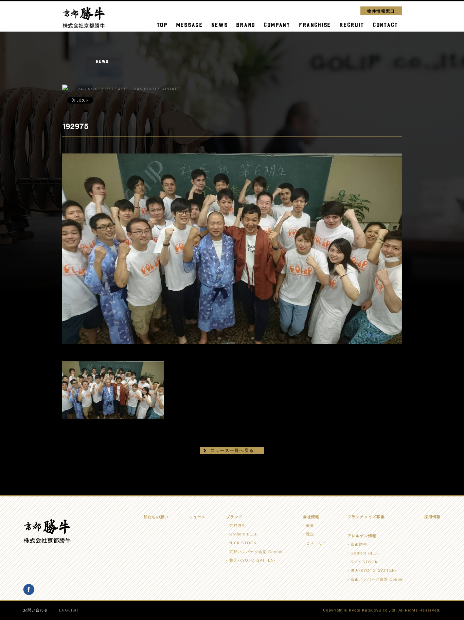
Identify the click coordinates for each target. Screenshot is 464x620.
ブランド (234, 517)
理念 (310, 534)
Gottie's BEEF (243, 534)
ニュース (197, 517)
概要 (310, 526)
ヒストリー (316, 543)
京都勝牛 (237, 526)
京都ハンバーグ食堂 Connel (255, 552)
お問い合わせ (35, 610)
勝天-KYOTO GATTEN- (252, 560)
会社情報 (311, 517)
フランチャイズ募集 (366, 517)
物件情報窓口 (381, 11)
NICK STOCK (242, 543)
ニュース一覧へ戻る (232, 450)
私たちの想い (156, 517)
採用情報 (432, 517)
